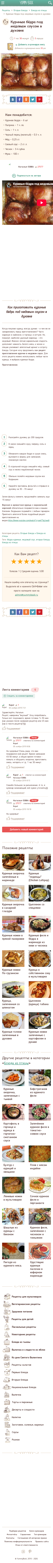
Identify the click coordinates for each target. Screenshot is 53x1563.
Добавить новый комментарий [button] (26, 829)
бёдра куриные (14, 540)
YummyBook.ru (26, 2)
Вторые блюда (27, 533)
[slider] (26, 561)
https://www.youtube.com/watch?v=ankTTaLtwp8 (28, 520)
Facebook (19, 99)
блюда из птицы (10, 542)
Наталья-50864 (26, 167)
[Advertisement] (26, 259)
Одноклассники (26, 99)
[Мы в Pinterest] (30, 1551)
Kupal (11, 705)
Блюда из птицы (16, 1063)
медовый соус (28, 540)
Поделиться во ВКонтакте (13, 99)
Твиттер (33, 99)
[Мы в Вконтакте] (23, 1551)
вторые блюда (43, 540)
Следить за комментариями (20, 696)
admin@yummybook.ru (26, 595)
